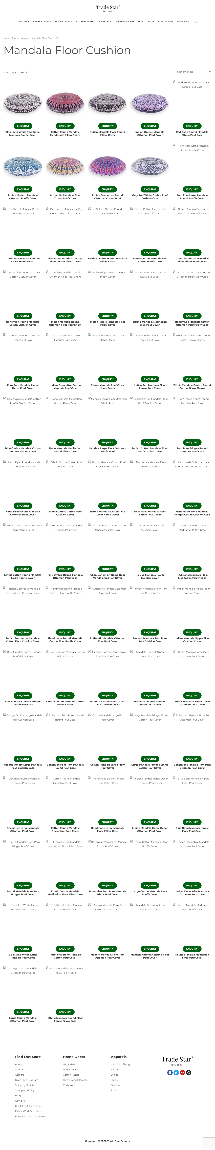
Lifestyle (105, 21)
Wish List (183, 21)
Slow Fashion (125, 21)
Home (6, 38)
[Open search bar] (196, 21)
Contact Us (165, 21)
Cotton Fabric (85, 21)
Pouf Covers (63, 21)
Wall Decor (146, 21)
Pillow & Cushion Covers (34, 21)
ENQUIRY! (23, 125)
